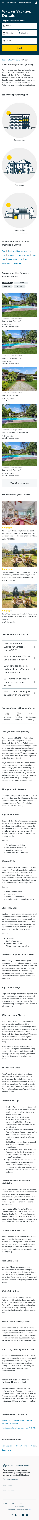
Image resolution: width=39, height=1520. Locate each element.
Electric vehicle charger (17, 251)
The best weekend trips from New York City (19, 1428)
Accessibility (11, 1509)
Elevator (17, 264)
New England (7, 1446)
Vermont (16, 60)
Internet (20, 286)
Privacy (34, 1503)
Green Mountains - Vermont (26, 1446)
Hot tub (7, 286)
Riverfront (12, 255)
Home (4, 60)
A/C (20, 259)
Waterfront (12, 259)
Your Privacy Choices (22, 1509)
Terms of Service (19, 1506)
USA (10, 60)
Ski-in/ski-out (24, 255)
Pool (3, 251)
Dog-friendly (21, 282)
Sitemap (22, 1503)
